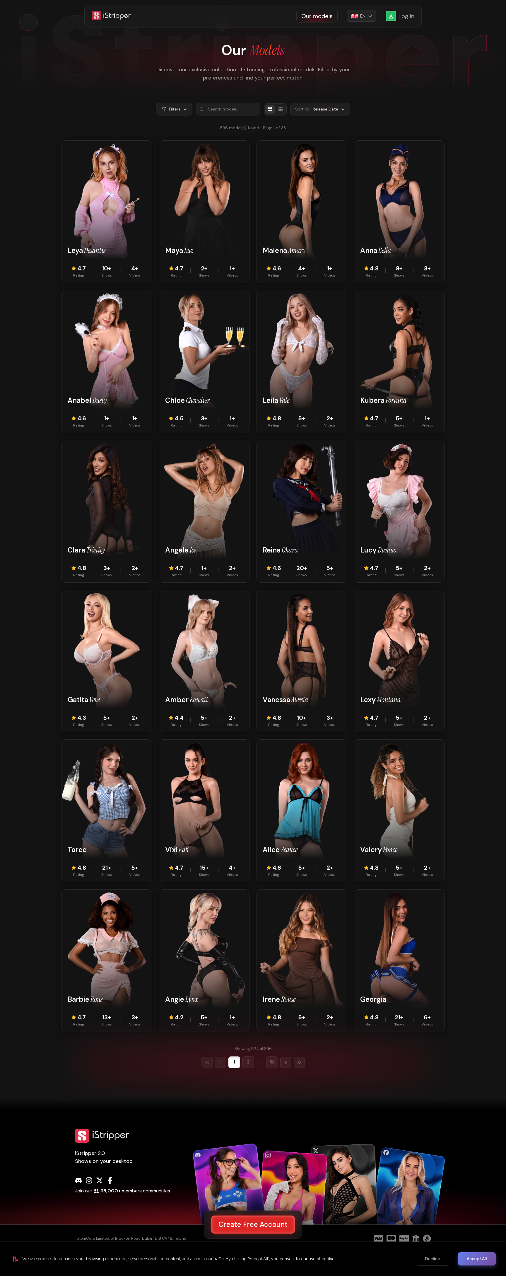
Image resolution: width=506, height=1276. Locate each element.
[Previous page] (220, 1062)
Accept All (477, 1258)
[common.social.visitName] (230, 1194)
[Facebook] (110, 1180)
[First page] (207, 1062)
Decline (432, 1258)
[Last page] (299, 1062)
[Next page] (285, 1062)
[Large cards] (270, 109)
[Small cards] (280, 109)
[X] (99, 1180)
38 (272, 1062)
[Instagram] (89, 1180)
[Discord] (78, 1180)
